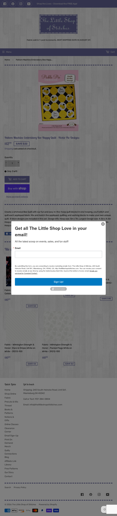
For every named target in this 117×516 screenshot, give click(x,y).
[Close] (103, 224)
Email (18, 248)
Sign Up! (58, 281)
